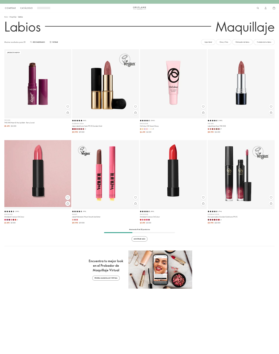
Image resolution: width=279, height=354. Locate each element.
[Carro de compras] (274, 8)
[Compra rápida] (67, 112)
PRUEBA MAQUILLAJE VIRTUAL (105, 278)
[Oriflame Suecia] (139, 8)
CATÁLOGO (26, 8)
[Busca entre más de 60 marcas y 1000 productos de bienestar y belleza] (257, 8)
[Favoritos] (67, 106)
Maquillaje (12, 17)
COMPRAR (10, 8)
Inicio (6, 17)
